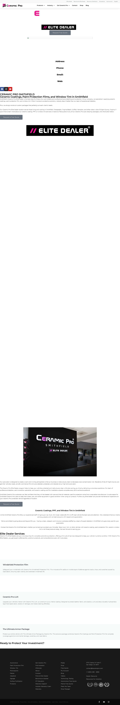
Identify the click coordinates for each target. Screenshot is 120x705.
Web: (60, 81)
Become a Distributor (92, 1)
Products (40, 5)
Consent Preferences (63, 701)
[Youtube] (10, 89)
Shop (81, 5)
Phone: (60, 68)
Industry (50, 5)
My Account (109, 1)
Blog (87, 5)
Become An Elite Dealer (79, 1)
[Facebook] (2, 89)
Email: (60, 74)
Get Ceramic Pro (62, 5)
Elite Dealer (69, 1)
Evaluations (102, 1)
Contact (74, 5)
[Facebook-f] (99, 702)
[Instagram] (6, 89)
